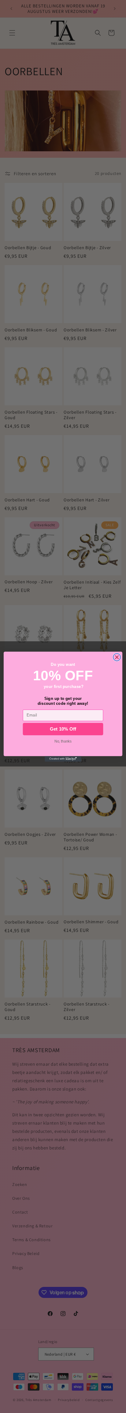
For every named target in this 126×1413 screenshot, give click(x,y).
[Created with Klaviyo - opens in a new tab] (63, 759)
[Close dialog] (116, 657)
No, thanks (63, 741)
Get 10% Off (63, 728)
